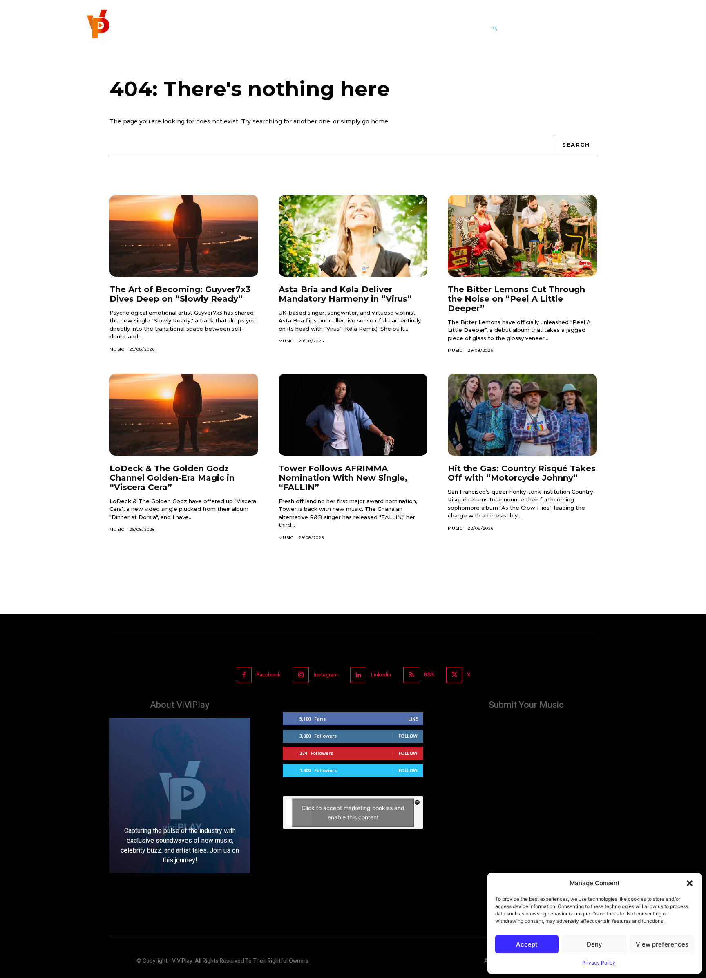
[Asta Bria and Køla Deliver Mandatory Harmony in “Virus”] (353, 236)
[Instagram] (301, 675)
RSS (429, 674)
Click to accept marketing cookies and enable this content (353, 812)
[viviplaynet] (97, 28)
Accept (527, 944)
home (379, 121)
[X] (454, 675)
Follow (408, 736)
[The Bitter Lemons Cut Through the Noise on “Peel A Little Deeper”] (522, 236)
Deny (594, 944)
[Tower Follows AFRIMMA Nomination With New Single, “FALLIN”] (353, 414)
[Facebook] (244, 675)
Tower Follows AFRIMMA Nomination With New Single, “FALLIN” (343, 477)
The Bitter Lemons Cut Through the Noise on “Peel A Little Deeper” (516, 298)
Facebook (269, 674)
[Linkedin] (358, 675)
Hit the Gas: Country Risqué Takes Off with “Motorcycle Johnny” (522, 473)
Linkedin (381, 674)
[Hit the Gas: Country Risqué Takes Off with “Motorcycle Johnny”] (522, 414)
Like (413, 719)
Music (117, 349)
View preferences (662, 944)
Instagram (326, 674)
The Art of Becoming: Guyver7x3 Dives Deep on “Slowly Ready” (179, 294)
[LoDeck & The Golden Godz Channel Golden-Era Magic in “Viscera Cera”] (183, 414)
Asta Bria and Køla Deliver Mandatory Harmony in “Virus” (345, 294)
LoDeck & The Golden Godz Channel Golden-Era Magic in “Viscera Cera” (172, 477)
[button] (690, 883)
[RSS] (411, 675)
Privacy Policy (598, 963)
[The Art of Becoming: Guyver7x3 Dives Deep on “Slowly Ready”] (183, 236)
